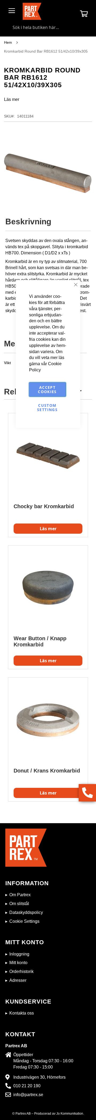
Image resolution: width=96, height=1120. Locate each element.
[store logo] (32, 11)
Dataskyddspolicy (26, 912)
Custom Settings (47, 407)
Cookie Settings (24, 921)
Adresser (17, 980)
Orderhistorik (21, 971)
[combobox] (48, 27)
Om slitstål (19, 903)
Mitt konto (18, 962)
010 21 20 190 (27, 1086)
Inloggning (19, 954)
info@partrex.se (28, 1094)
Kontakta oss (21, 1013)
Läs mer (11, 99)
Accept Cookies (47, 389)
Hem (8, 42)
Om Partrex (20, 894)
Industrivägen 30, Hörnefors (39, 1077)
